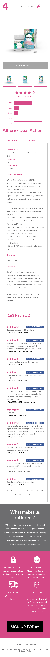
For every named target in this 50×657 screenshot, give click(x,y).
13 (20, 494)
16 (29, 494)
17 (34, 494)
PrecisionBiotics (12, 153)
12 (14, 494)
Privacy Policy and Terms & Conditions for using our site (25, 649)
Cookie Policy (26, 651)
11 (42, 490)
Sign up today (25, 626)
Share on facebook (34, 327)
